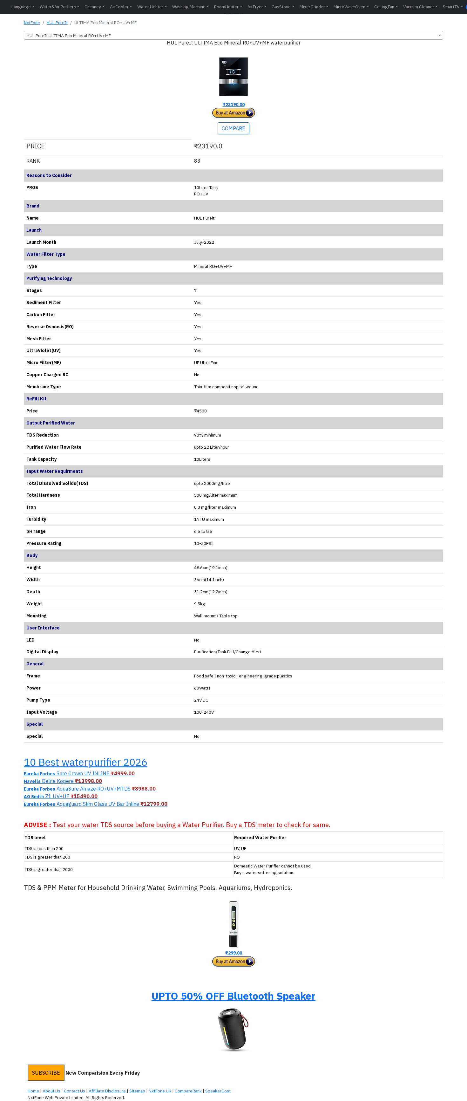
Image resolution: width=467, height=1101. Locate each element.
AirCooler (119, 7)
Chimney (93, 7)
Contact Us (74, 1091)
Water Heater (150, 7)
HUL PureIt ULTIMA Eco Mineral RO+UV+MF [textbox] (69, 35)
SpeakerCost (218, 1091)
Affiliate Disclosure (107, 1091)
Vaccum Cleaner (418, 7)
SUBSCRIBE (46, 1073)
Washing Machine (189, 7)
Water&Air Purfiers (58, 7)
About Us (51, 1091)
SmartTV (451, 7)
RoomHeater (226, 7)
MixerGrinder (312, 7)
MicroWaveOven (349, 7)
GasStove (281, 7)
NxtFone (32, 22)
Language (21, 7)
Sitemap (137, 1091)
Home (33, 1091)
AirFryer (255, 7)
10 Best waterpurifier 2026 (85, 762)
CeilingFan (384, 7)
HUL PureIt (57, 22)
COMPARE (233, 128)
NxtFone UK (160, 1091)
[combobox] (233, 35)
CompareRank (188, 1091)
